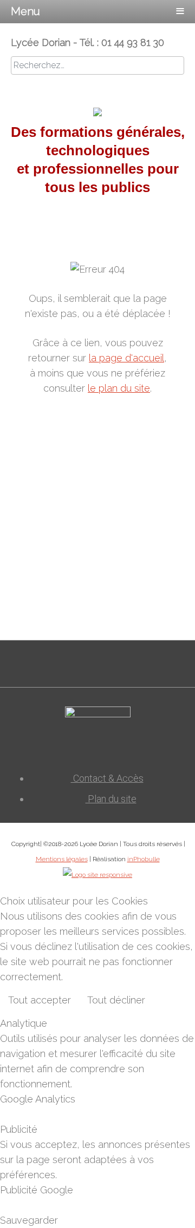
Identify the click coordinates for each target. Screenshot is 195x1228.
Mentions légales (62, 859)
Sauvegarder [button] (29, 1220)
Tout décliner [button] (116, 1000)
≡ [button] (180, 9)
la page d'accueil (126, 358)
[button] (168, 1201)
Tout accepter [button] (39, 1000)
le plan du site (119, 388)
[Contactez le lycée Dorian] (98, 735)
